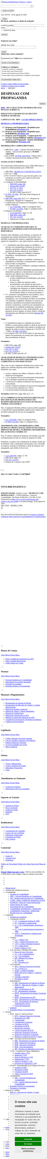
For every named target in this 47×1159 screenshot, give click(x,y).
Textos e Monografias (13, 764)
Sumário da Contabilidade (19, 894)
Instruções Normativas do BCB (26, 1032)
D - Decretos (19, 960)
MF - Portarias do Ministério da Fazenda (29, 1049)
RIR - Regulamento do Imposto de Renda (30, 983)
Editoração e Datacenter (14, 835)
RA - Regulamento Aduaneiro (25, 991)
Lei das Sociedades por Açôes (16, 745)
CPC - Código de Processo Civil (26, 942)
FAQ (7, 814)
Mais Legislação (11, 747)
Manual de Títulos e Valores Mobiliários (19, 711)
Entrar (4, 19)
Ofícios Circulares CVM (23, 1061)
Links (7, 770)
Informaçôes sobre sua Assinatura (17, 789)
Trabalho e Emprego (22, 977)
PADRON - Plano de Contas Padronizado (25, 902)
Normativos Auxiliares (13, 684)
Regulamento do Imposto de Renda (18, 703)
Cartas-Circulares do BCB (24, 1030)
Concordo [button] (28, 1139)
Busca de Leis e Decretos (24, 952)
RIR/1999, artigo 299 (17, 215)
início (3, 88)
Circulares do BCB (21, 1024)
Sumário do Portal (11, 806)
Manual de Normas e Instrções (16, 709)
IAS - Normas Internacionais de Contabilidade (26, 898)
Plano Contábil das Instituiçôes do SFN (19, 659)
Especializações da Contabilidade (22, 907)
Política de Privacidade (9, 864)
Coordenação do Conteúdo (15, 831)
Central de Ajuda (11, 810)
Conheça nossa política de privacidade (15, 84)
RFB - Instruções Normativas (25, 1043)
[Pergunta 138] (24, 142)
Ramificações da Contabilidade (21, 913)
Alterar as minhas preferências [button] (28, 1150)
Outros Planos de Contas (14, 663)
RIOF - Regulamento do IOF (25, 997)
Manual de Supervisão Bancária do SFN (20, 717)
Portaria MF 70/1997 (17, 186)
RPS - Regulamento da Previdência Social (30, 999)
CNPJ (16, 150)
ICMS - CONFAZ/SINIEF (24, 971)
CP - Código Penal (21, 946)
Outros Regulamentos (22, 1006)
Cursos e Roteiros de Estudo (15, 766)
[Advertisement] (10, 556)
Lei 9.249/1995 (15, 213)
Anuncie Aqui (10, 858)
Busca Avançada (11, 808)
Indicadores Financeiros (14, 768)
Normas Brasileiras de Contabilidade (18, 680)
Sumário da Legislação (18, 917)
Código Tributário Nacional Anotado (18, 738)
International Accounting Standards (18, 682)
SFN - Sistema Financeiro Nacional (27, 966)
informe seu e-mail (7, 45)
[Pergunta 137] (40, 138)
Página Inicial (10, 888)
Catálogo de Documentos (14, 722)
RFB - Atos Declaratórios (24, 1047)
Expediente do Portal (13, 837)
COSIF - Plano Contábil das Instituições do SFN (27, 900)
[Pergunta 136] (23, 134)
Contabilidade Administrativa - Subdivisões (25, 909)
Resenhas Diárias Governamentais (17, 686)
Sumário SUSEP (21, 1068)
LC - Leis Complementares (24, 954)
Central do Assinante (12, 787)
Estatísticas (9, 860)
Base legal (35, 864)
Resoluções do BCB (22, 1026)
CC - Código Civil (21, 940)
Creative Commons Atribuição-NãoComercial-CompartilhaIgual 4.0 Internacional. (23, 516)
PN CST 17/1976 (16, 188)
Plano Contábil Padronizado (15, 661)
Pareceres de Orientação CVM (26, 1063)
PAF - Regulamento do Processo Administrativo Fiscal (26, 1003)
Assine (8, 11)
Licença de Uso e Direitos (14, 833)
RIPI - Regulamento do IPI (24, 989)
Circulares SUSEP (21, 1072)
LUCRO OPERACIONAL (32, 120)
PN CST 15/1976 (16, 217)
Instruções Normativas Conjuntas (26, 1035)
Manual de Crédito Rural (14, 713)
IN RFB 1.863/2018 (22, 156)
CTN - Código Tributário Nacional (27, 944)
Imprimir (42, 104)
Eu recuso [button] (28, 1144)
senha (3, 28)
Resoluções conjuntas (22, 1028)
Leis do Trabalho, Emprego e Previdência (20, 741)
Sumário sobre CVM (22, 1053)
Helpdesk (8, 812)
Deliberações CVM (22, 1059)
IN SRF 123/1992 (11, 194)
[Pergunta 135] (23, 129)
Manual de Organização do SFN (17, 715)
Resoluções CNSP (21, 1070)
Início (7, 1152)
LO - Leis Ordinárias (22, 956)
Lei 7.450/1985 (15, 207)
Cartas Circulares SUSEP (24, 1074)
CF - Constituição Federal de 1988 (27, 921)
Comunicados (20, 1020)
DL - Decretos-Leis (22, 962)
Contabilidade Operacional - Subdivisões (24, 911)
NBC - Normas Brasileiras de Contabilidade (26, 896)
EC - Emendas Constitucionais (26, 923)
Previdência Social (21, 979)
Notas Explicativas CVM (24, 1057)
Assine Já (8, 856)
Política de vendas (24, 864)
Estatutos (13, 1008)
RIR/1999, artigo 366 (17, 184)
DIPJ (3, 108)
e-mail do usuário (7, 25)
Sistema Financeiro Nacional (15, 743)
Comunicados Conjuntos (23, 1022)
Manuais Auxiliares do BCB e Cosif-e (28, 1037)
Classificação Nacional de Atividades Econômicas (23, 720)
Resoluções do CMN (22, 1018)
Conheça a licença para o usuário (13, 86)
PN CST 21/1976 (16, 190)
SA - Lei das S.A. (21, 969)
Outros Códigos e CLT (23, 948)
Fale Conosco (10, 839)
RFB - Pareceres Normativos (25, 1045)
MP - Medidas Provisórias (24, 958)
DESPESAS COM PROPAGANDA (15, 123)
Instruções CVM (21, 1055)
